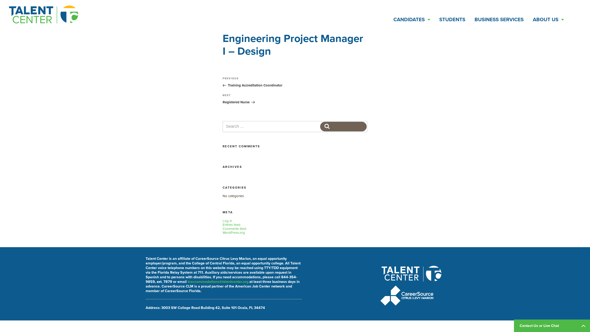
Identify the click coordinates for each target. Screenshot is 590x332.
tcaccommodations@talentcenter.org (218, 281)
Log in (227, 221)
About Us (545, 20)
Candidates (409, 20)
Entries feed (231, 225)
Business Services (499, 20)
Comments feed (234, 229)
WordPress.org (234, 233)
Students (452, 20)
